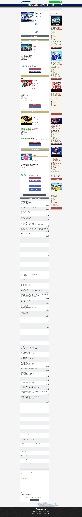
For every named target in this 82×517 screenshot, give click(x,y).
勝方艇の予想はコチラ (56, 207)
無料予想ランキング (36, 5)
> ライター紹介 (47, 511)
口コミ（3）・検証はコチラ (35, 180)
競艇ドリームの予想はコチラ (56, 143)
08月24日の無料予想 (30, 5)
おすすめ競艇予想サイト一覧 (35, 185)
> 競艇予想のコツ (35, 511)
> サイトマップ (49, 513)
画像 (21, 492)
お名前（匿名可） (23, 473)
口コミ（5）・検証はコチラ (35, 107)
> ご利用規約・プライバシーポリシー (36, 513)
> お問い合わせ (44, 513)
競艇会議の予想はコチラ (56, 47)
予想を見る (35, 104)
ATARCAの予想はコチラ (56, 179)
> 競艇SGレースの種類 (41, 511)
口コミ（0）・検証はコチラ (35, 71)
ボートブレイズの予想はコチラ (56, 78)
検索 (56, 13)
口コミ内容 (22, 480)
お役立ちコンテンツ (42, 5)
